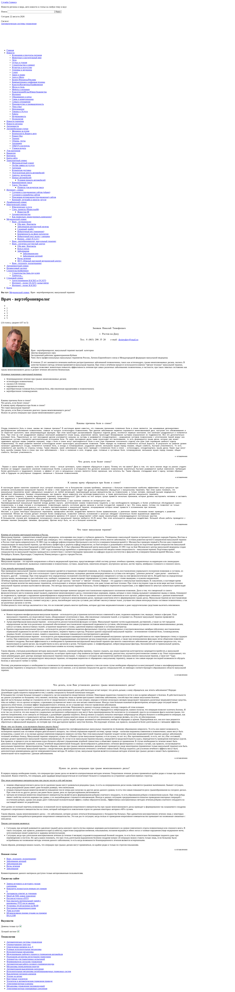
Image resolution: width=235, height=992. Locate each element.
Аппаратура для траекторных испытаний (26, 959)
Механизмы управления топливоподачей (26, 986)
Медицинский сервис (19, 292)
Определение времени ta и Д (20, 947)
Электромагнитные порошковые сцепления (27, 988)
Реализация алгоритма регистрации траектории (29, 957)
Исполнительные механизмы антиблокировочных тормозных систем (39, 971)
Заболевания (12, 868)
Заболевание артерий (16, 861)
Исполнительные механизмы (20, 952)
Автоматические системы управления (24, 942)
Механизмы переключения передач (23, 966)
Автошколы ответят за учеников (22, 893)
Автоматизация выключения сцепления (25, 969)
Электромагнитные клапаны (20, 983)
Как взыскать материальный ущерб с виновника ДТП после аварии (24, 902)
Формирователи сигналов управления (24, 961)
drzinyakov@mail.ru (128, 339)
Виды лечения (13, 866)
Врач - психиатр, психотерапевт (21, 859)
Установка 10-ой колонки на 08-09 (22, 906)
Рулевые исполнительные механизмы (24, 949)
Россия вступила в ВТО (18, 898)
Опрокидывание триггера (19, 944)
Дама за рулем (13, 910)
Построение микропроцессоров (21, 908)
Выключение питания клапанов (21, 974)
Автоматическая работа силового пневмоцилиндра (30, 964)
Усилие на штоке (14, 976)
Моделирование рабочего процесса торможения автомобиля (35, 954)
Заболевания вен (14, 863)
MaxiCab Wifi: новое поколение (21, 896)
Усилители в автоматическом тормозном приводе (29, 981)
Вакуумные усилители (17, 979)
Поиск (4, 11)
